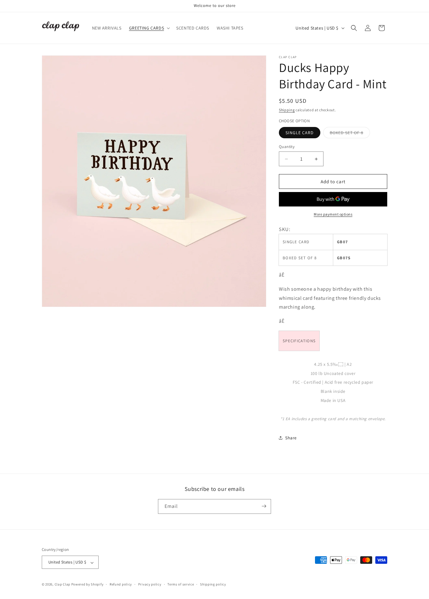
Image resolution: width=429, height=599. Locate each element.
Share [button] (291, 438)
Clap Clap (62, 584)
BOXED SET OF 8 (350, 133)
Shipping (287, 109)
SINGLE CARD (299, 132)
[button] (148, 28)
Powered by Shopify (87, 584)
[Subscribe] (264, 506)
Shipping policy (213, 584)
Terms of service (180, 584)
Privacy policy (149, 584)
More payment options (333, 214)
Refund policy (121, 584)
